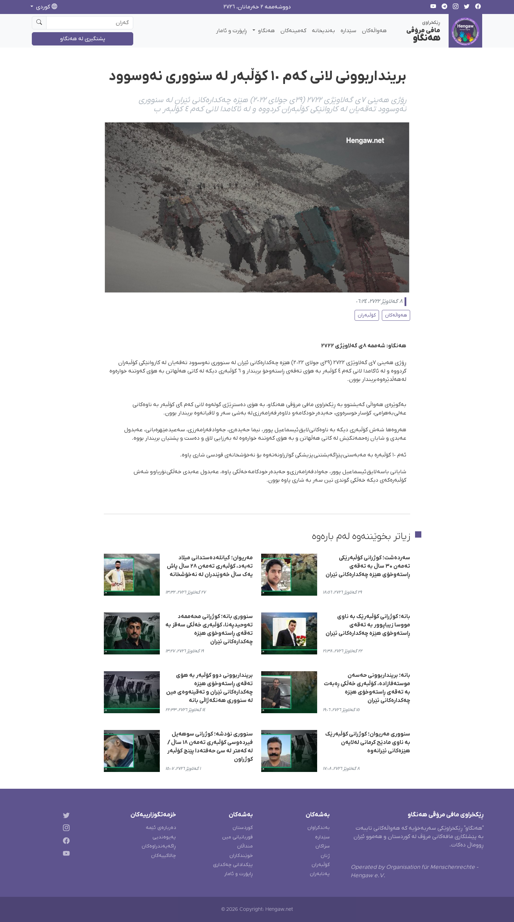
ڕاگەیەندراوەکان (159, 846)
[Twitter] (65, 816)
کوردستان (243, 827)
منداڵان (245, 846)
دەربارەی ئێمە (161, 827)
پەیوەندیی (164, 837)
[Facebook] (65, 842)
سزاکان (322, 846)
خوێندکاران (241, 855)
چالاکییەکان (163, 855)
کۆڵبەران (367, 315)
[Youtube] (65, 855)
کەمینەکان (293, 30)
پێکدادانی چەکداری (233, 864)
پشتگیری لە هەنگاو (82, 38)
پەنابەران (320, 874)
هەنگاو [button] (266, 30)
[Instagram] (65, 829)
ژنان (325, 855)
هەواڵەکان (374, 30)
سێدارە (348, 30)
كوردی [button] (43, 6)
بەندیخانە (323, 30)
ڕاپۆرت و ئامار (231, 30)
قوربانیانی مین (237, 837)
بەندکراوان (318, 827)
